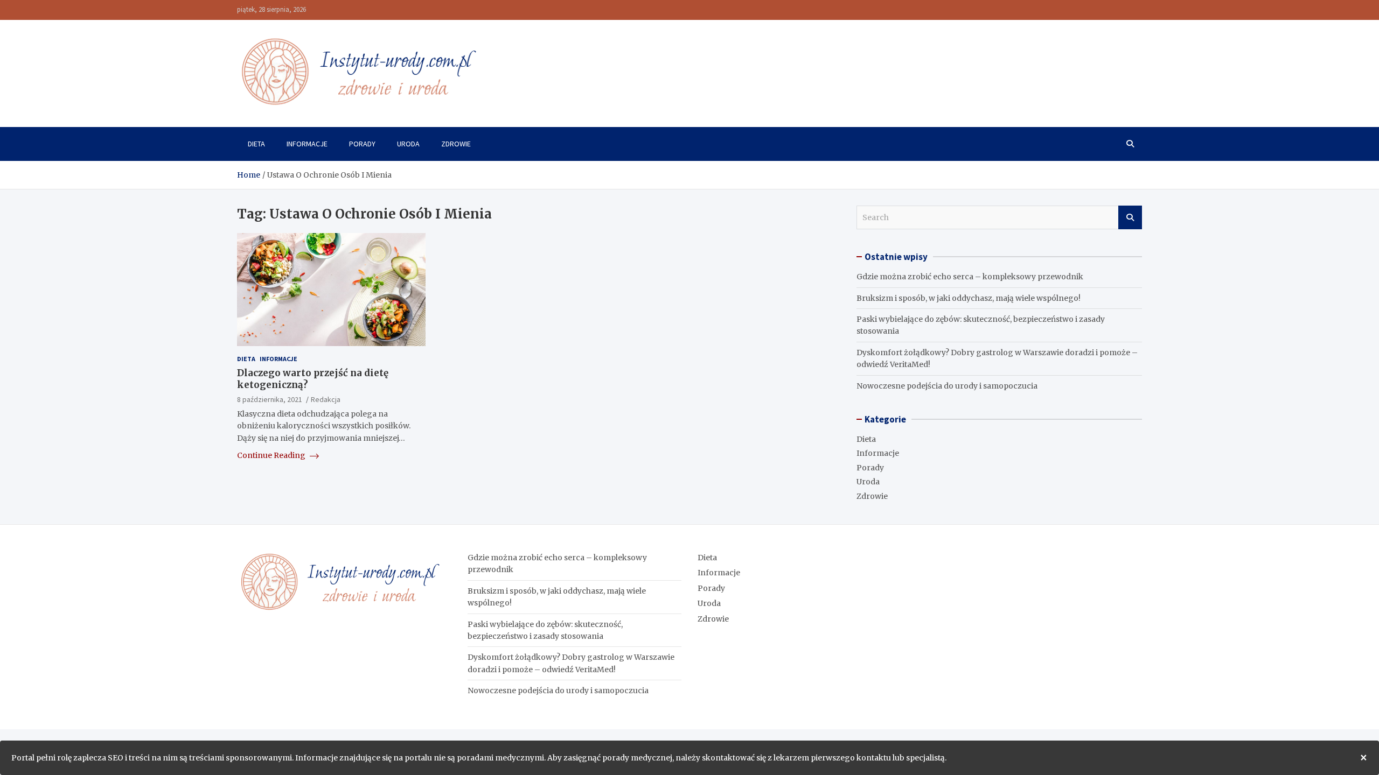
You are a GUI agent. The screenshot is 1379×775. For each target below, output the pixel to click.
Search (1130, 217)
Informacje (307, 144)
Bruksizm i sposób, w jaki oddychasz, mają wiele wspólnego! (968, 298)
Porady (362, 144)
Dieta (256, 144)
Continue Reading (272, 455)
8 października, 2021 (269, 399)
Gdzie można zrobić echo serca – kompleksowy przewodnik (969, 276)
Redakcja (325, 399)
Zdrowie (456, 144)
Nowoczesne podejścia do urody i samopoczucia (946, 386)
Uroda (408, 144)
